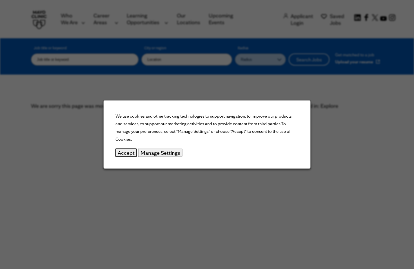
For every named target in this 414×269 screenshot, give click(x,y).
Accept (126, 152)
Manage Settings (160, 152)
